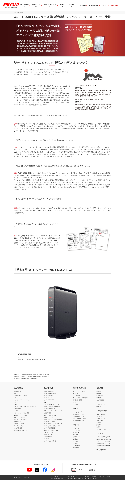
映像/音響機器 (17, 408)
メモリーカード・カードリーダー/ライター (25, 406)
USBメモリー (17, 404)
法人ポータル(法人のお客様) (103, 439)
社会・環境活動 (100, 400)
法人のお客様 (101, 449)
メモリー (16, 402)
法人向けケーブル (48, 417)
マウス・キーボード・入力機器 (21, 413)
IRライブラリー (100, 418)
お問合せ (75, 439)
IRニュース (99, 416)
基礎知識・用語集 (77, 400)
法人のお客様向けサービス (80, 418)
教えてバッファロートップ (80, 391)
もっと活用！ (76, 396)
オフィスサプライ (48, 434)
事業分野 (98, 398)
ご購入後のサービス (78, 416)
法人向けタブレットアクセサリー (52, 426)
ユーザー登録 (76, 445)
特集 (74, 402)
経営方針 (98, 423)
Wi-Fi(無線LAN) (18, 391)
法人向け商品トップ (49, 391)
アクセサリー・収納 (19, 424)
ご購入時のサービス (78, 414)
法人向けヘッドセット (49, 421)
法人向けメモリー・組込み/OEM (52, 406)
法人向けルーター (48, 398)
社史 (97, 402)
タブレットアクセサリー (20, 419)
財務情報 (98, 425)
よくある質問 (76, 430)
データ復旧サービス (78, 420)
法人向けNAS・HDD (49, 400)
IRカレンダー (100, 420)
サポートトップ (77, 428)
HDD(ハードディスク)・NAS (21, 396)
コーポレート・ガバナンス (103, 429)
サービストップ (77, 412)
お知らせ (75, 443)
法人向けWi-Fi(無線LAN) (50, 393)
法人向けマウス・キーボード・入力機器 (53, 419)
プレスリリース (100, 404)
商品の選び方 (76, 393)
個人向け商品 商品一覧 (20, 430)
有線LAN (16, 393)
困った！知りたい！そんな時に (81, 398)
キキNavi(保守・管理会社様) (103, 445)
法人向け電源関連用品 (49, 428)
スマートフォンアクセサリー (21, 417)
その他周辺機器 (18, 428)
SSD (15, 398)
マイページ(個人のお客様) (103, 437)
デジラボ (75, 404)
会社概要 (98, 393)
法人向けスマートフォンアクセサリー (53, 424)
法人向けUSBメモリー (49, 408)
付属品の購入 (76, 447)
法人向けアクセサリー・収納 (51, 430)
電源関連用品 (17, 421)
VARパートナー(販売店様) (103, 441)
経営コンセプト (100, 396)
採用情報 (98, 406)
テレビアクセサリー (19, 426)
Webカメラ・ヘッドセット (20, 415)
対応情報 (75, 434)
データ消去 (46, 439)
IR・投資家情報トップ (102, 414)
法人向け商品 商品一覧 (50, 441)
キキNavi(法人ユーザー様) (103, 443)
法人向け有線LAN (48, 396)
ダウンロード (76, 432)
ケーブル (16, 411)
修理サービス (76, 437)
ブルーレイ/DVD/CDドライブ (21, 400)
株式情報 (98, 427)
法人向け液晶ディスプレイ (51, 415)
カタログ (75, 441)
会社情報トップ (100, 391)
